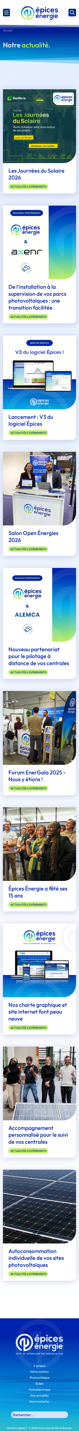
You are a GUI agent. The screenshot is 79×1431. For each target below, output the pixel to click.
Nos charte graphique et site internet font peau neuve (37, 1011)
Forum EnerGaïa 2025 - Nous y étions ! (37, 776)
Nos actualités (39, 1395)
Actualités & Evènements (28, 186)
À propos (39, 1366)
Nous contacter (39, 1401)
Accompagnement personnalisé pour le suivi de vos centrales (38, 1134)
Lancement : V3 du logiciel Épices (30, 420)
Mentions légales (16, 1428)
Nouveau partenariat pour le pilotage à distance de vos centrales (38, 656)
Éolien (40, 1383)
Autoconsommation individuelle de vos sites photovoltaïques (36, 1258)
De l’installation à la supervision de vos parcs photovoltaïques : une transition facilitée (37, 297)
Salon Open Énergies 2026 (33, 536)
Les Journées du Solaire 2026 (36, 174)
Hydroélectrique (39, 1389)
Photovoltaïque (40, 1378)
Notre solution (39, 1372)
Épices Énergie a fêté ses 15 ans (37, 892)
